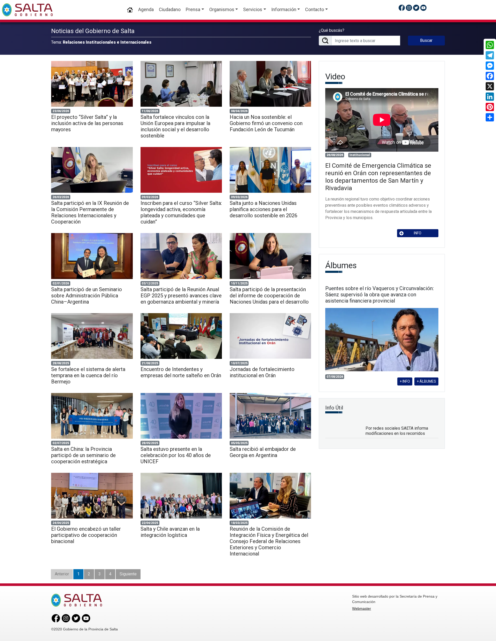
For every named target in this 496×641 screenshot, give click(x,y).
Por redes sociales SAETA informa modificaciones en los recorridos (397, 431)
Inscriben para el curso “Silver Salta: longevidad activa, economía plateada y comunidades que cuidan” (181, 212)
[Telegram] (490, 55)
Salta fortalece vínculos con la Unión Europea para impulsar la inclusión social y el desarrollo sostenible (175, 126)
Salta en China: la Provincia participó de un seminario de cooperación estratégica (83, 455)
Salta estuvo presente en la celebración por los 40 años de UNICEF (176, 455)
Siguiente (128, 574)
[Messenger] (490, 65)
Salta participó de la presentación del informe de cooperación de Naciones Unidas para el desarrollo (269, 295)
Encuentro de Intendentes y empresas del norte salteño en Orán (181, 372)
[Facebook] (490, 76)
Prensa (193, 9)
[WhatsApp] (490, 45)
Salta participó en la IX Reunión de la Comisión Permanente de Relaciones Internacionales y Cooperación (90, 212)
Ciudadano (170, 9)
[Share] (490, 117)
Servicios (252, 9)
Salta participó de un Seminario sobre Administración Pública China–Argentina (86, 295)
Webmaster (361, 608)
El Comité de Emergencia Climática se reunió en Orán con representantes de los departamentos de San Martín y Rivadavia (378, 176)
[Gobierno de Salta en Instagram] (409, 7)
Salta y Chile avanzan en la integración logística (170, 532)
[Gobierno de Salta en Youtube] (423, 7)
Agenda (146, 9)
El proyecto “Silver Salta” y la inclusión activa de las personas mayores (87, 123)
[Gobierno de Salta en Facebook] (402, 7)
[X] (490, 86)
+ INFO (405, 381)
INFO (417, 233)
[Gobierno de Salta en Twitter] (416, 7)
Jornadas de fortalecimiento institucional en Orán (262, 372)
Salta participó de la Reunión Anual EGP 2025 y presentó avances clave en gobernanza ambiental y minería (181, 295)
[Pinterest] (490, 107)
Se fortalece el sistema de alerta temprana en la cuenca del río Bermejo (88, 375)
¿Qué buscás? (331, 30)
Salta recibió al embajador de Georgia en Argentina (263, 452)
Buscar (426, 40)
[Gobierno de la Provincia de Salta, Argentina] (27, 10)
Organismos (221, 9)
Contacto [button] (314, 9)
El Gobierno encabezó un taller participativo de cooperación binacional (86, 535)
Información (283, 9)
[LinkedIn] (490, 96)
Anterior (62, 574)
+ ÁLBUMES (426, 381)
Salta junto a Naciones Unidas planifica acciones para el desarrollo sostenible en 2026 (263, 209)
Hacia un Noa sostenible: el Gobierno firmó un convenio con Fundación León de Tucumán (266, 123)
